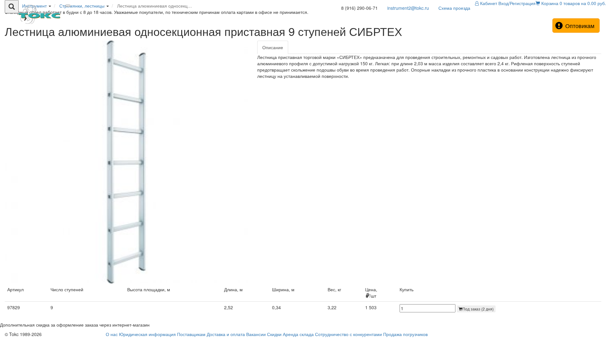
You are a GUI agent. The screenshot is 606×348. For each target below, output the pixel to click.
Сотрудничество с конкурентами (348, 334)
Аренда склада (298, 334)
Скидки (274, 334)
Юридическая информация (147, 334)
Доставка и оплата (226, 334)
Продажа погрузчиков (405, 334)
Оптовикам (579, 25)
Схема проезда (454, 8)
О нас (112, 334)
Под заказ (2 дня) (478, 308)
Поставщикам (191, 334)
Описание (272, 47)
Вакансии (256, 334)
